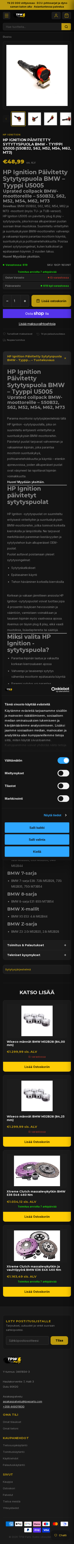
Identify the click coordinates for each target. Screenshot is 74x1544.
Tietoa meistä (11, 1501)
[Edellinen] (6, 118)
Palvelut (8, 1494)
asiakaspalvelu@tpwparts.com (22, 1401)
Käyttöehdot (10, 1458)
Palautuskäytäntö (14, 1465)
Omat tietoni (10, 1428)
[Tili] (56, 15)
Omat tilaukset (12, 1421)
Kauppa (8, 1481)
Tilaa (59, 1340)
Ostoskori (9, 1488)
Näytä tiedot (52, 815)
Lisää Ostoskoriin (37, 1067)
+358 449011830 (13, 1406)
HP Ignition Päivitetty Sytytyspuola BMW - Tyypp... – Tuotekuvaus (34, 358)
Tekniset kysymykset (23, 955)
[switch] (63, 773)
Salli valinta (37, 839)
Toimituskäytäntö (14, 1451)
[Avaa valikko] (6, 15)
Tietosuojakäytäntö (15, 1445)
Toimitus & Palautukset (25, 945)
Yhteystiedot (11, 1508)
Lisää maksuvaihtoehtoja (37, 324)
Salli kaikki (37, 827)
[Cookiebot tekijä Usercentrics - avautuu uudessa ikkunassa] (52, 689)
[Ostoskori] (66, 15)
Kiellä (37, 851)
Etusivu (7, 36)
